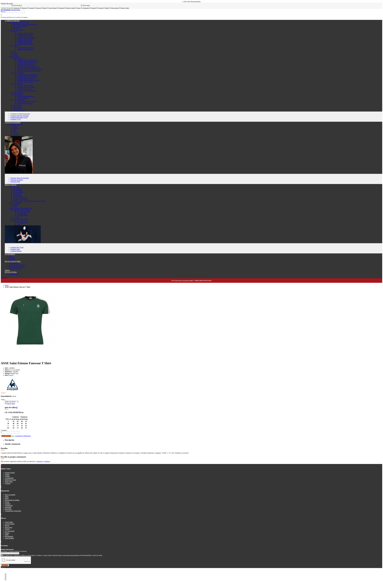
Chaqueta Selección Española (19, 178)
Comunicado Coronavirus (13, 511)
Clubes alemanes (18, 94)
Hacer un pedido (10, 495)
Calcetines (12, 259)
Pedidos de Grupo (10, 480)
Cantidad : (4, 430)
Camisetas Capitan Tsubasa (21, 210)
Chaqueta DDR (15, 181)
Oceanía (15, 55)
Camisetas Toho (22, 213)
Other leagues (17, 109)
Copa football (17, 188)
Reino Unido (70, 8)
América (15, 46)
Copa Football (9, 538)
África (15, 53)
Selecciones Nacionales (16, 30)
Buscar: (3, 12)
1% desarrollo (9, 478)
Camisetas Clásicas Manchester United (29, 71)
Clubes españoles (18, 73)
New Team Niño (22, 222)
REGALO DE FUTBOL (13, 261)
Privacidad (8, 509)
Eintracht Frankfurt (23, 98)
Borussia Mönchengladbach (25, 96)
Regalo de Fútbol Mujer (16, 267)
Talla (3, 399)
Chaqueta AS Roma (16, 180)
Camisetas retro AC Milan (25, 85)
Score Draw (8, 527)
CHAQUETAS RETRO (12, 122)
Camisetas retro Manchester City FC (28, 67)
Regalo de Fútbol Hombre (17, 265)
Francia (38, 8)
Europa (15, 31)
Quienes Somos (10, 472)
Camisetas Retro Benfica (24, 103)
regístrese (47, 461)
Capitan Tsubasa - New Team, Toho (20, 208)
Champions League (19, 110)
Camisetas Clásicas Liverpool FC (27, 65)
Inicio (6, 285)
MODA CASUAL (11, 185)
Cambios (7, 504)
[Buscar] (1, 14)
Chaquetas (16, 217)
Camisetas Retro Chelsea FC (26, 64)
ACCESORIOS (10, 254)
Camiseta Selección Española (19, 116)
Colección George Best (20, 199)
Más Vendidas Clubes (19, 26)
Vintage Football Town (20, 197)
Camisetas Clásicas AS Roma (26, 87)
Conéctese (39, 461)
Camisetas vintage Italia (24, 40)
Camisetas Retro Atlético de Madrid (28, 80)
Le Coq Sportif (17, 195)
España (31, 8)
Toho (18, 224)
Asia (14, 51)
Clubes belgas (17, 107)
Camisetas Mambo (22, 215)
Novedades (16, 28)
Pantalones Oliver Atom (20, 219)
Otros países (114, 8)
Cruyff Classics (17, 190)
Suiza (78, 8)
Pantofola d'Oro (14, 274)
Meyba (7, 525)
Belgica (24, 8)
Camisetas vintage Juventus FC (26, 91)
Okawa (7, 533)
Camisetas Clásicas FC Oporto (26, 101)
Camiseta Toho (15, 249)
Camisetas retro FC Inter (24, 89)
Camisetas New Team (24, 212)
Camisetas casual (14, 187)
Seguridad (8, 507)
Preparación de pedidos (12, 500)
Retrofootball (17, 194)
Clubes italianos (18, 83)
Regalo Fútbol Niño (15, 268)
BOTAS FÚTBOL (11, 272)
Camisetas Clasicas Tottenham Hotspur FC (30, 69)
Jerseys (15, 206)
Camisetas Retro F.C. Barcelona (27, 76)
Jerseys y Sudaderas (15, 203)
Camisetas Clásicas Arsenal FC (26, 60)
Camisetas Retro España (24, 42)
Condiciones (9, 505)
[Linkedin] (3, 567)
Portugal (61, 8)
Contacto (7, 483)
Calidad (7, 476)
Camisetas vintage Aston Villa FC (27, 62)
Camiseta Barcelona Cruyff (18, 117)
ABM (6, 534)
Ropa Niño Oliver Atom (20, 221)
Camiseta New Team (16, 247)
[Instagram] (2, 567)
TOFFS (7, 529)
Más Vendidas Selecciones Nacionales (25, 24)
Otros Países (52, 8)
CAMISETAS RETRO (12, 21)
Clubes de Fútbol (14, 57)
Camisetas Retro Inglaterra (25, 33)
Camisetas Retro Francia (24, 35)
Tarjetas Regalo (14, 263)
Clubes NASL (17, 105)
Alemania (16, 8)
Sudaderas (16, 204)
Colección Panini (18, 192)
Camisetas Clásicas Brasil (25, 49)
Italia (44, 8)
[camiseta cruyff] (23, 242)
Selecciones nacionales (16, 124)
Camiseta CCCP (15, 119)
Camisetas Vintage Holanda (25, 39)
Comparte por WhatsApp (22, 436)
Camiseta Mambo (15, 251)
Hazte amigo (9, 481)
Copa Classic (9, 522)
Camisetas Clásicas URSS (25, 44)
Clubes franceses (18, 92)
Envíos (7, 502)
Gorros (11, 256)
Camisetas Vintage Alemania (26, 37)
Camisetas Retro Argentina (25, 48)
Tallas (6, 496)
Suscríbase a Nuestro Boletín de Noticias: (14, 551)
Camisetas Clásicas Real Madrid (27, 74)
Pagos (7, 498)
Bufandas (12, 258)
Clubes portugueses (19, 100)
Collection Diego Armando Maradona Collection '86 (29, 201)
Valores (7, 474)
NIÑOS (7, 270)
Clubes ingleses (18, 58)
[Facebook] (1, 567)
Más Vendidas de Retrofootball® (19, 22)
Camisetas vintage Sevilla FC (26, 78)
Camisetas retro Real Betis (25, 82)
